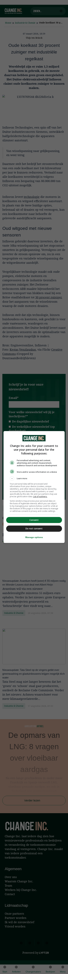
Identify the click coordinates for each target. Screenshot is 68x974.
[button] (34, 478)
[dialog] (34, 487)
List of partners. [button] (40, 496)
